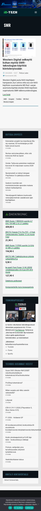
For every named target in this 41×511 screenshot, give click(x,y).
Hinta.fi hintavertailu (11, 480)
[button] (36, 12)
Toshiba (18, 99)
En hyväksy (18, 508)
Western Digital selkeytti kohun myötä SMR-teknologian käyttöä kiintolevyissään (17, 64)
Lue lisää (6, 94)
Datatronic (17, 214)
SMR (5, 99)
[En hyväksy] (38, 504)
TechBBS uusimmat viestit (19, 364)
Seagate (11, 99)
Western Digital (8, 102)
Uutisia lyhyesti (13, 134)
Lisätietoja (29, 508)
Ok (10, 508)
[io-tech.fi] (10, 12)
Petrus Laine (23, 73)
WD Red (26, 99)
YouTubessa (19, 330)
